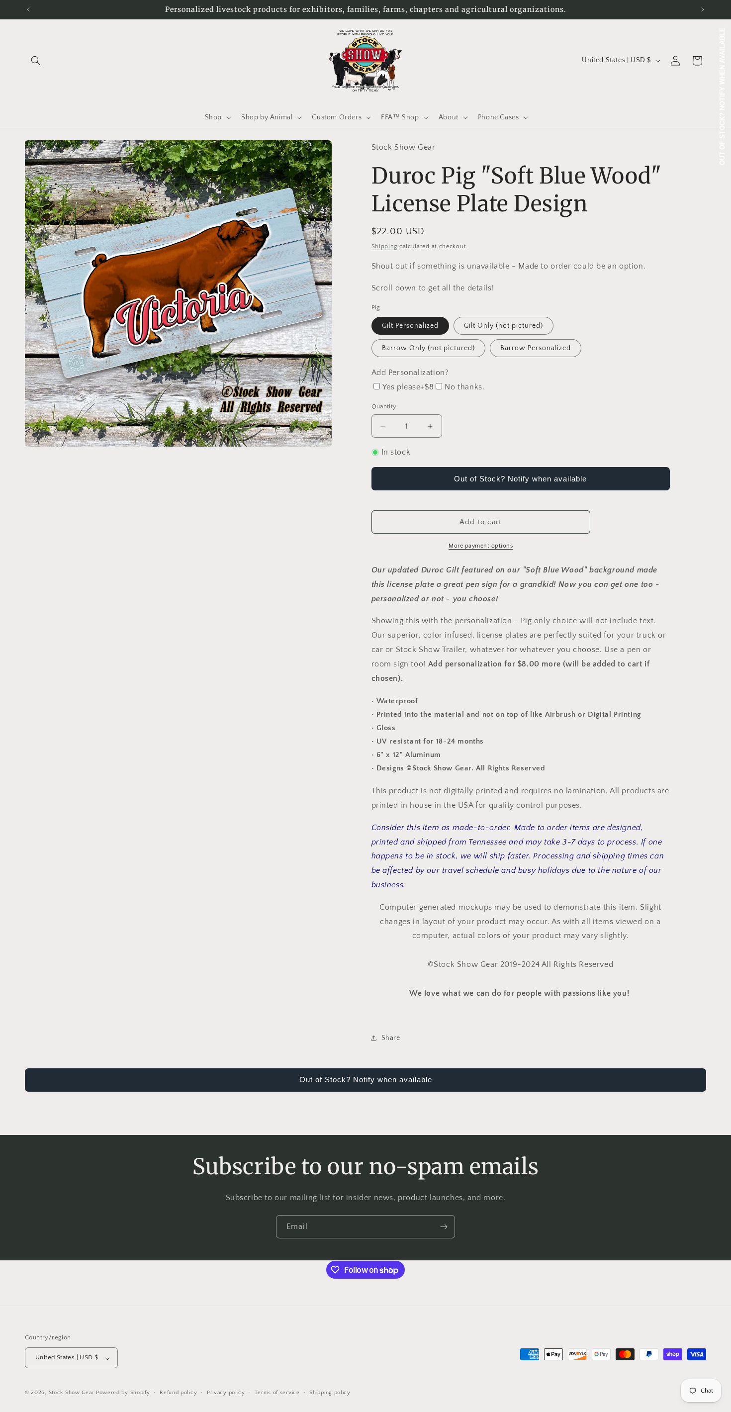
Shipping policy (330, 1393)
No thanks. (464, 386)
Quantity (384, 406)
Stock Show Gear (71, 1393)
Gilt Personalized (410, 326)
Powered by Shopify (123, 1393)
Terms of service (277, 1393)
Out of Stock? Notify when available (520, 478)
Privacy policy (226, 1393)
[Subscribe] (444, 1226)
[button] (36, 61)
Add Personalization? (410, 372)
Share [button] (390, 1038)
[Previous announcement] (28, 9)
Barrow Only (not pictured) (428, 348)
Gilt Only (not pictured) (503, 326)
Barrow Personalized (535, 348)
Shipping (384, 246)
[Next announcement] (703, 9)
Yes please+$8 (408, 386)
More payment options (481, 546)
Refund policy (178, 1393)
